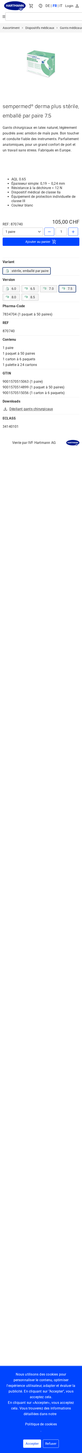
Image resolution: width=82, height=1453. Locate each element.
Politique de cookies (41, 1424)
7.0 (51, 289)
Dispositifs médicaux (39, 28)
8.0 (14, 297)
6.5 (32, 289)
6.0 (14, 289)
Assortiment (11, 28)
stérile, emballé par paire (30, 271)
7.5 (70, 289)
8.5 (32, 297)
